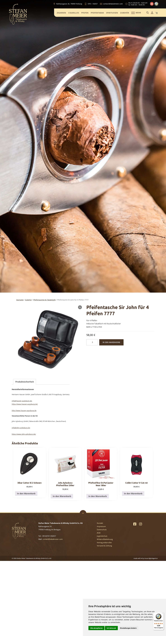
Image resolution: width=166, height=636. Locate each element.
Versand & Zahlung (104, 546)
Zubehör (124, 13)
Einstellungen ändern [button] (128, 628)
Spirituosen (112, 13)
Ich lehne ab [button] (111, 628)
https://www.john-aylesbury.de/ (24, 434)
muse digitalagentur (151, 558)
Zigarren (61, 13)
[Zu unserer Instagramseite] (140, 524)
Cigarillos (73, 13)
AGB (98, 533)
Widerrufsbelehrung (105, 539)
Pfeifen (85, 13)
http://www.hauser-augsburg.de (24, 410)
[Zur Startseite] (18, 24)
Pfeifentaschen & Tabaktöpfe (44, 300)
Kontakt (100, 523)
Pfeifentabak (97, 13)
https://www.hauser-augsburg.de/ (25, 404)
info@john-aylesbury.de (21, 428)
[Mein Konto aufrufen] (152, 12)
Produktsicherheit (24, 381)
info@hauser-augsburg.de (22, 401)
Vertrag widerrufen (104, 542)
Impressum (101, 526)
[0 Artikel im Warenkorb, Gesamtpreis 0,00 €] (156, 13)
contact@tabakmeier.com (53, 539)
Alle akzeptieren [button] (96, 628)
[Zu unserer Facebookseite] (134, 524)
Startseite (19, 300)
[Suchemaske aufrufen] (147, 12)
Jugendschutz (102, 536)
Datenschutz (102, 529)
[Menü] (162, 613)
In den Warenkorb (111, 342)
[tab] (24, 382)
